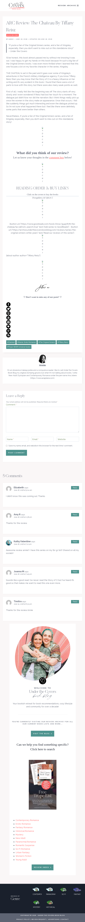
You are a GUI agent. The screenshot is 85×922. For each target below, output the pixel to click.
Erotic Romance (23, 824)
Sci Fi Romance (23, 849)
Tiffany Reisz (63, 342)
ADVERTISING (53, 919)
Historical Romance (25, 831)
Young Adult (21, 859)
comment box (56, 157)
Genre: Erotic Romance (26, 342)
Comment (11, 404)
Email (35, 439)
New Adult (20, 838)
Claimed (11, 342)
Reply (75, 488)
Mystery (19, 834)
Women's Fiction (23, 856)
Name (10, 439)
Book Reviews (12, 35)
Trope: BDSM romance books (18, 347)
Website (62, 439)
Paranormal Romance (26, 842)
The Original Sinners (47, 342)
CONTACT (65, 919)
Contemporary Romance (27, 820)
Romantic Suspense (25, 845)
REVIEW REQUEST (39, 919)
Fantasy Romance (24, 827)
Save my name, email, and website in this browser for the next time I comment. (41, 446)
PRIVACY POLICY (23, 919)
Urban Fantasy (23, 852)
